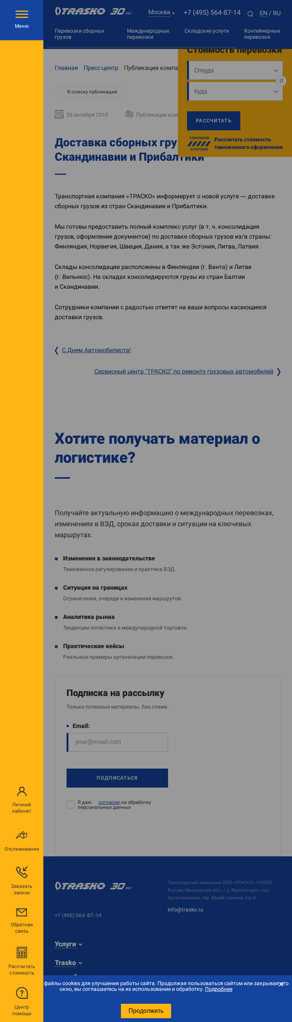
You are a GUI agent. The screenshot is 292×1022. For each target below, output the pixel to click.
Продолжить (146, 1011)
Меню (22, 26)
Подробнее (218, 989)
